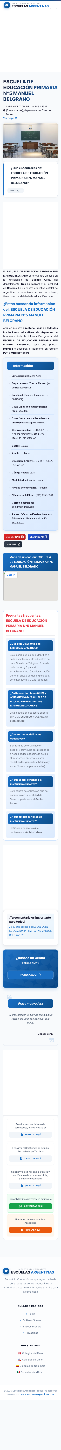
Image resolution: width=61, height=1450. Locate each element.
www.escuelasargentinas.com (37, 1394)
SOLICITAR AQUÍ (33, 1185)
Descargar (13, 537)
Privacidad (32, 1332)
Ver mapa (9, 118)
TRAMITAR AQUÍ (33, 1134)
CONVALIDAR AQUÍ (33, 1206)
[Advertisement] (30, 41)
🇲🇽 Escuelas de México (30, 1372)
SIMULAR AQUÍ (33, 1230)
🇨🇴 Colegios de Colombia (30, 1365)
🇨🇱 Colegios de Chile (30, 1359)
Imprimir (11, 544)
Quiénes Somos (32, 1320)
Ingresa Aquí (29, 974)
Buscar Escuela (32, 1326)
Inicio (32, 1313)
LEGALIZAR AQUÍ (33, 1158)
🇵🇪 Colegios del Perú (30, 1353)
